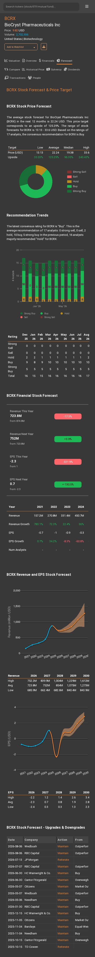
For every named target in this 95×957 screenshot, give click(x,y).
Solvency (56, 69)
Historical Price (35, 69)
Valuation (14, 60)
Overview (31, 60)
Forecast (66, 60)
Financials (48, 60)
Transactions (18, 77)
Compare (14, 69)
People (37, 77)
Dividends (74, 69)
